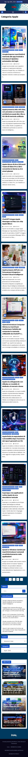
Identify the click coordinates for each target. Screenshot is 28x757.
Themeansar (14, 743)
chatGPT (21, 320)
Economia (14, 161)
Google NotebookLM (15, 670)
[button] (23, 12)
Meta (5, 702)
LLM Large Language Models (9, 379)
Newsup (22, 741)
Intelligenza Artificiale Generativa (10, 488)
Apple (16, 50)
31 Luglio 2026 (8, 559)
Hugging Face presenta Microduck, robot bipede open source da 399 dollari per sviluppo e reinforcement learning (14, 609)
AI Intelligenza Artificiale (8, 50)
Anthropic (19, 717)
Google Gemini (6, 547)
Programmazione (6, 490)
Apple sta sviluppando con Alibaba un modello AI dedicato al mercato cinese (12, 384)
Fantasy (17, 63)
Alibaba (17, 377)
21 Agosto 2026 (8, 226)
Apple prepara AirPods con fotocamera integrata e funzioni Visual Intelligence (12, 272)
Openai (4, 216)
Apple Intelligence (7, 161)
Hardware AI (5, 51)
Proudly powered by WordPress (10, 741)
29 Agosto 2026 (9, 676)
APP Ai (16, 486)
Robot (5, 686)
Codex (4, 322)
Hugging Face (20, 684)
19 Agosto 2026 (8, 277)
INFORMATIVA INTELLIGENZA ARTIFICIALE (14, 750)
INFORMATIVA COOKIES (16, 747)
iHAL (14, 7)
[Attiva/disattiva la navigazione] (13, 12)
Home (8, 747)
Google (20, 50)
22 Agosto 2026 (8, 174)
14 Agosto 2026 (8, 336)
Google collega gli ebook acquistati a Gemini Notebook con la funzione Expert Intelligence (13, 602)
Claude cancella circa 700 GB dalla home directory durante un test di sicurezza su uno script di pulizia (12, 623)
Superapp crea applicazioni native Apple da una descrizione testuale (12, 495)
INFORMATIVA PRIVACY (14, 753)
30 (18, 579)
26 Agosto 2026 (8, 119)
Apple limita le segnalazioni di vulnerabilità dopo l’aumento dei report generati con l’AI (13, 438)
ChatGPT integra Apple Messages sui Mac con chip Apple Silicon (12, 221)
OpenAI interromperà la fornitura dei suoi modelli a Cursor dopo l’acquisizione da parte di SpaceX (14, 630)
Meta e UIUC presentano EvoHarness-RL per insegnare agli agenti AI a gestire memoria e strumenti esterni (14, 616)
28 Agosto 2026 (8, 63)
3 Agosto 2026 (8, 443)
